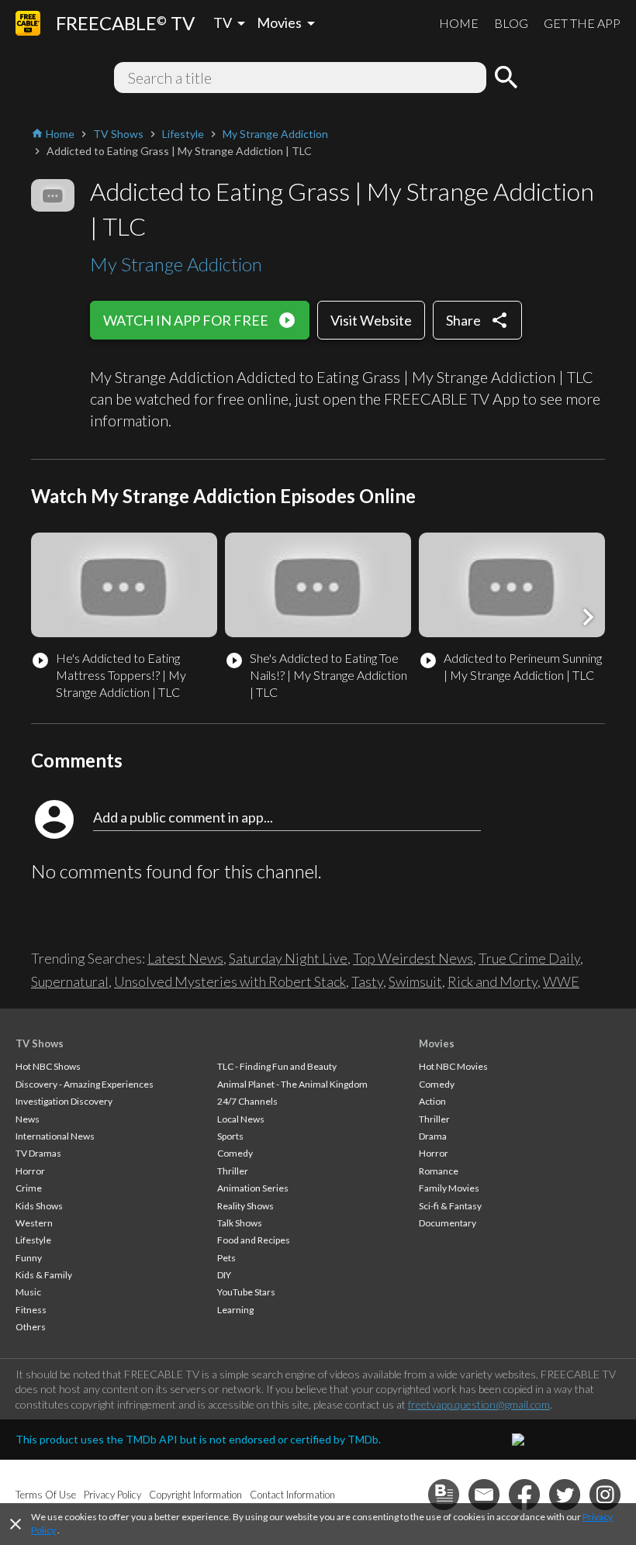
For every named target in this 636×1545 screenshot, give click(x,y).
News (28, 1119)
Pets (226, 1258)
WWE (561, 981)
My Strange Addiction (176, 264)
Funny (29, 1258)
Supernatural (70, 981)
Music (28, 1292)
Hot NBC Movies (453, 1066)
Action (432, 1101)
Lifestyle (33, 1240)
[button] (588, 617)
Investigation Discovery (64, 1101)
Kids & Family (44, 1275)
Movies (437, 1043)
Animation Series (253, 1188)
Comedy (235, 1153)
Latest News (185, 958)
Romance (438, 1171)
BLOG (511, 23)
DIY (224, 1275)
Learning (235, 1310)
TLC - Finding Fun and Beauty (277, 1066)
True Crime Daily (529, 958)
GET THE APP (582, 23)
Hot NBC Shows (48, 1066)
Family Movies (449, 1188)
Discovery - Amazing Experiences (85, 1084)
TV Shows (40, 1043)
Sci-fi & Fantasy (450, 1206)
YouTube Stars (246, 1292)
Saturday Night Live (288, 958)
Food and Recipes (253, 1240)
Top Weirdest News (413, 958)
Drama (433, 1136)
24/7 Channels (247, 1101)
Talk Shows (239, 1223)
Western (34, 1223)
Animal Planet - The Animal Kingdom (292, 1084)
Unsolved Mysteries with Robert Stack (230, 981)
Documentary (447, 1223)
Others (31, 1327)
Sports (230, 1136)
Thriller (232, 1171)
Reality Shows (245, 1206)
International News (55, 1136)
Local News (240, 1119)
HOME (459, 23)
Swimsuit (415, 981)
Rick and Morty (492, 981)
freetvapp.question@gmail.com (479, 1404)
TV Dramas (38, 1153)
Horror (30, 1171)
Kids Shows (39, 1206)
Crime (29, 1188)
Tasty (367, 981)
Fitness (31, 1310)
